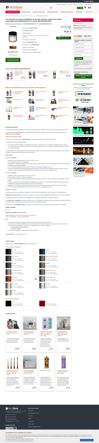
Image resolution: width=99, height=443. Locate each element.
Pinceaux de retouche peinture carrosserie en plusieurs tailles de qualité (12, 372)
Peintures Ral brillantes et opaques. (81, 125)
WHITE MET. (47, 284)
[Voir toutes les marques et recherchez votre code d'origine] (83, 161)
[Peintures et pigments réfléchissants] (83, 140)
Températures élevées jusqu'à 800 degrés (82, 155)
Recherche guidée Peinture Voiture (83, 76)
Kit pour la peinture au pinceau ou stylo (40, 100)
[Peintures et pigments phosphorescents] (83, 130)
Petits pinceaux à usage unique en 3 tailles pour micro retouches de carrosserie (46, 333)
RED (46, 302)
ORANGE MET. (14, 277)
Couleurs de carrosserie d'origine (81, 114)
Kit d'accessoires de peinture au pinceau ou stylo (12, 333)
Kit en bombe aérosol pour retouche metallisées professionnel (18, 92)
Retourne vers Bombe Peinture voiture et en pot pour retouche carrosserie (26, 87)
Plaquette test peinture (18, 99)
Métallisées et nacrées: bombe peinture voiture (64, 72)
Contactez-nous (31, 421)
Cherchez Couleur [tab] (79, 36)
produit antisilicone (31, 175)
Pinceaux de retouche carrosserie (17, 108)
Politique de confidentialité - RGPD (34, 426)
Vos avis (78, 20)
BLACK (12, 302)
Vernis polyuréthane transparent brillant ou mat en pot (29, 333)
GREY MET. (13, 263)
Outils (75, 4)
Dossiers (70, 4)
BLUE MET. (47, 250)
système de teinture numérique (13, 134)
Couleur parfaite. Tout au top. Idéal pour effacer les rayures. (83, 28)
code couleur (78, 62)
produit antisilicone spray (32, 160)
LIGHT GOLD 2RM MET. (16, 270)
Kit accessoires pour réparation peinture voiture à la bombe (64, 100)
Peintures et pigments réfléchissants (81, 145)
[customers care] (83, 93)
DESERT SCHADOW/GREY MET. (51, 256)
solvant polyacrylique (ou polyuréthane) (26, 215)
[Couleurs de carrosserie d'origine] (83, 110)
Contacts (81, 4)
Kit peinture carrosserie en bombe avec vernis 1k (42, 72)
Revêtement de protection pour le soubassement (18, 116)
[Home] (6, 15)
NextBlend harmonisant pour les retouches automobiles (63, 372)
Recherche (79, 58)
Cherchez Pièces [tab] (89, 36)
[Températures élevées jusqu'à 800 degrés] (83, 150)
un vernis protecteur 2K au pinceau (19, 227)
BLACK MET (13, 250)
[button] (90, 7)
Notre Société (30, 410)
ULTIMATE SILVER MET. (50, 277)
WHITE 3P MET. (14, 284)
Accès (81, 7)
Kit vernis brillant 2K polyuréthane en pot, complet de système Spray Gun (62, 333)
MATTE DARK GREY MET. (50, 270)
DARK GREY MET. (15, 256)
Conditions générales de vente (33, 413)
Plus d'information (19, 437)
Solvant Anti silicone (45, 370)
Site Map (29, 418)
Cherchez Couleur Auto (13, 12)
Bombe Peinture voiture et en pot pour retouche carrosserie (21, 15)
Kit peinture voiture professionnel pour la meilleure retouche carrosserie (18, 73)
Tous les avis (30, 415)
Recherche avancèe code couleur (81, 68)
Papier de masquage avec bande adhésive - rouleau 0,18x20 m (29, 372)
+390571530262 (89, 1)
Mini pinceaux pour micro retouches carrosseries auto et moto (41, 108)
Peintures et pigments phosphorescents (82, 135)
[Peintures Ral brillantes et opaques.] (83, 120)
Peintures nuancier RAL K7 (79, 176)
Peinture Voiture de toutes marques (81, 165)
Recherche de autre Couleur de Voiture (13, 59)
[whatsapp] (83, 100)
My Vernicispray (88, 4)
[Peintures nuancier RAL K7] (83, 171)
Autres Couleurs (13, 55)
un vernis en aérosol (16, 228)
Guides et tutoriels (61, 4)
